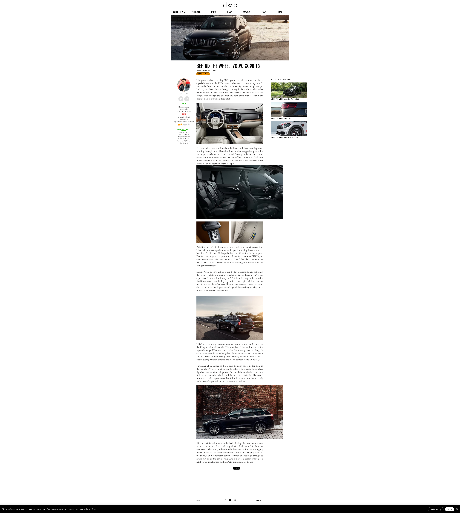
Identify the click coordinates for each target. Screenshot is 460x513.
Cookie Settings (435, 509)
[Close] (457, 509)
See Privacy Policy (90, 509)
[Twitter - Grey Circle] (180, 98)
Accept (449, 509)
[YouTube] (230, 500)
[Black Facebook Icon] (225, 500)
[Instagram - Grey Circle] (186, 98)
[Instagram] (235, 500)
